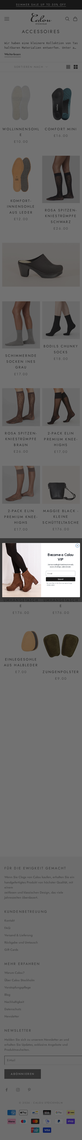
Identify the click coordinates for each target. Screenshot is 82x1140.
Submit (60, 579)
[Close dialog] (77, 545)
